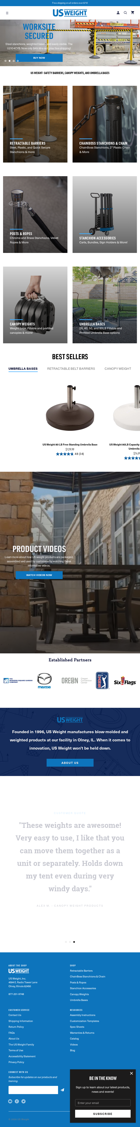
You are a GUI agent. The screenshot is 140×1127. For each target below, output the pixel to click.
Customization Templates (84, 1021)
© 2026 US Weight (19, 1119)
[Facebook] (17, 1101)
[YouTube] (10, 1101)
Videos (74, 1044)
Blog (72, 1050)
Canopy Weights (79, 994)
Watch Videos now (39, 575)
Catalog (74, 1038)
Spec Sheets (77, 1027)
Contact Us (15, 1015)
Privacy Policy (16, 1062)
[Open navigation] (7, 12)
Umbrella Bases (79, 1000)
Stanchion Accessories (83, 988)
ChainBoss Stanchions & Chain (87, 976)
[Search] (126, 13)
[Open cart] (133, 13)
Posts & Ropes (78, 982)
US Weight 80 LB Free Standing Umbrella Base (70, 444)
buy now (39, 58)
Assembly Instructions (82, 1015)
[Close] (131, 1073)
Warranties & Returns (82, 1033)
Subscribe (103, 1113)
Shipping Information (21, 1021)
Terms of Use (16, 1050)
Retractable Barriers (81, 970)
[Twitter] (23, 1101)
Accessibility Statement (22, 1056)
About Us (70, 762)
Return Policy (16, 1027)
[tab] (23, 369)
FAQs (12, 1033)
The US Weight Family (21, 1044)
